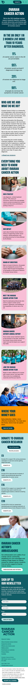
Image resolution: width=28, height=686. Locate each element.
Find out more (7, 428)
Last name (4, 605)
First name (4, 599)
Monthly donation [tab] (14, 451)
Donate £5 (6, 465)
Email (2, 611)
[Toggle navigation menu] (26, 2)
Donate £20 (7, 511)
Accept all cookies (10, 680)
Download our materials (8, 650)
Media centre (5, 648)
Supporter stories (6, 644)
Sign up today (7, 619)
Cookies (3, 654)
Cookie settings (6, 684)
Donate (17, 2)
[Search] (23, 2)
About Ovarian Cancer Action (9, 642)
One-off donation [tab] (14, 447)
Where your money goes (8, 646)
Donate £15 (7, 496)
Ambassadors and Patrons (12, 569)
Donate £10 (7, 480)
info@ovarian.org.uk (7, 665)
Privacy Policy (5, 652)
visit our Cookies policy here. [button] (17, 677)
